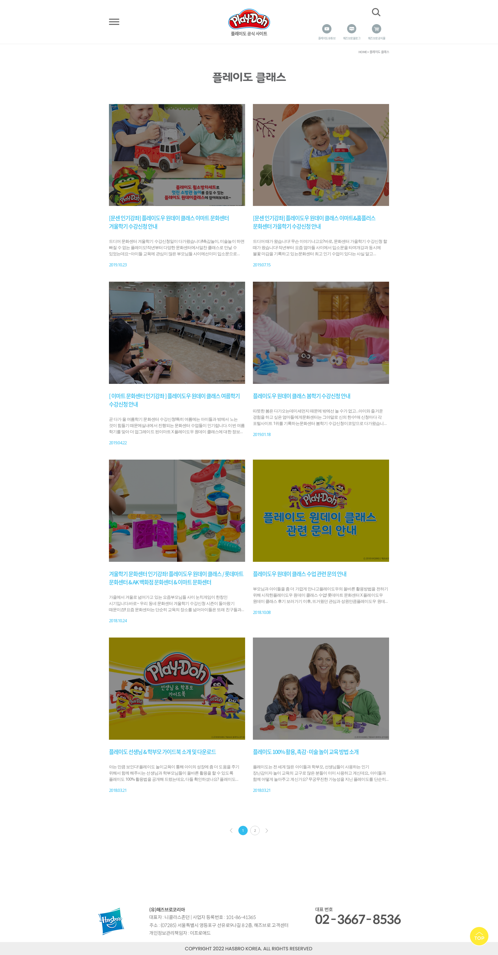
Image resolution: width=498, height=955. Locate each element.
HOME (362, 52)
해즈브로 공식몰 (376, 38)
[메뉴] (114, 21)
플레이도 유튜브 (326, 38)
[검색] (376, 12)
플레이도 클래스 (379, 52)
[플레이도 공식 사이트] (249, 21)
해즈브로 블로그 (351, 38)
